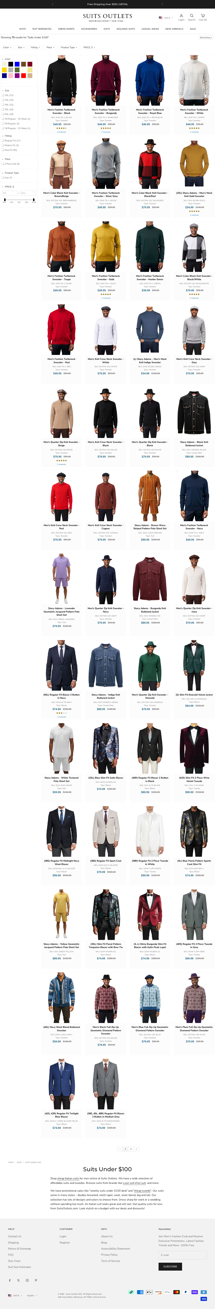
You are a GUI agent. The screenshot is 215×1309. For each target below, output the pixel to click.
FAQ (10, 1255)
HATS (107, 28)
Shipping (13, 1242)
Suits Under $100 (33, 1162)
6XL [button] (9, 114)
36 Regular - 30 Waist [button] (17, 118)
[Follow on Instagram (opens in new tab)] (27, 1280)
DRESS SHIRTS (66, 28)
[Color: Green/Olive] (17, 69)
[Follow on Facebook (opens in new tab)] (9, 1280)
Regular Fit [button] (12, 140)
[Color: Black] (10, 64)
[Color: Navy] (4, 75)
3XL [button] (9, 100)
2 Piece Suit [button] (12, 163)
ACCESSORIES (89, 28)
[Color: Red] (23, 75)
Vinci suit (140, 1183)
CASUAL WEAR (150, 28)
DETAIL (123, 4)
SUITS (22, 28)
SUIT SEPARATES (41, 28)
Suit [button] (8, 177)
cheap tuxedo (142, 1191)
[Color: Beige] (4, 64)
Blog (104, 1242)
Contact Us (14, 1236)
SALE (193, 28)
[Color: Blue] (17, 64)
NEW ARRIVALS (174, 28)
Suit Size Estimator (19, 1267)
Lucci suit (128, 1183)
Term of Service (110, 1261)
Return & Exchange (19, 1249)
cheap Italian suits (68, 1178)
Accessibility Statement (115, 1249)
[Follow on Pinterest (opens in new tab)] (36, 1280)
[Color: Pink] (10, 75)
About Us (107, 1236)
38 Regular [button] (12, 123)
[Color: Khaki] (29, 69)
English (30, 1295)
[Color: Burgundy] (29, 64)
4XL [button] (9, 104)
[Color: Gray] (10, 69)
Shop (19, 1162)
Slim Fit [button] (10, 150)
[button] (206, 37)
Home (10, 1162)
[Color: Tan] (29, 75)
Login (63, 1236)
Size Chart (14, 1261)
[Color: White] (4, 81)
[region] (107, 4)
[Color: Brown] (23, 64)
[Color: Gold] (4, 69)
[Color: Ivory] (23, 69)
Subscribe (170, 1266)
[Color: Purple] (17, 75)
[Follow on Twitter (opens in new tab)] (18, 1280)
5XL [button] (9, 109)
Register (65, 1242)
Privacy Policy (109, 1255)
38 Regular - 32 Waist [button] (17, 128)
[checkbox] (4, 64)
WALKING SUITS (126, 28)
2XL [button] (9, 95)
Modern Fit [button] (11, 145)
